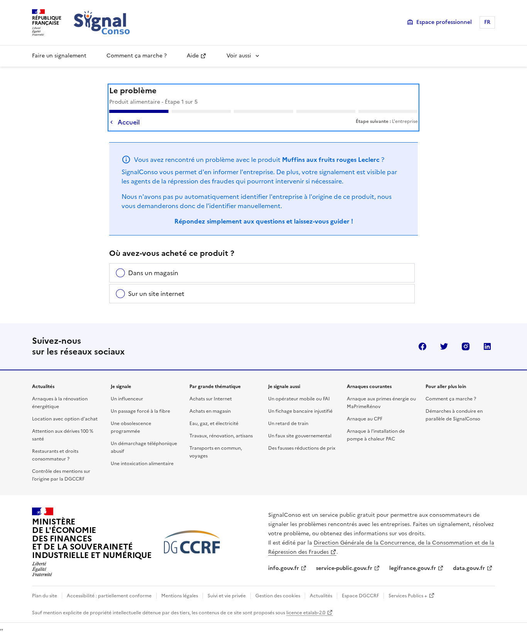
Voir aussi (238, 56)
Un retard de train (288, 423)
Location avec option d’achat (65, 418)
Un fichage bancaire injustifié (300, 411)
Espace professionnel (444, 22)
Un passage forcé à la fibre (140, 411)
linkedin (487, 346)
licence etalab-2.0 (305, 612)
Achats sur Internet (210, 398)
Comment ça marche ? (136, 56)
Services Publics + (407, 595)
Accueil (129, 122)
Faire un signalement (59, 56)
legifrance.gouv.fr (412, 568)
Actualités (321, 595)
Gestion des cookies (277, 595)
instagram (465, 346)
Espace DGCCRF (360, 595)
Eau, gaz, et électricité (213, 423)
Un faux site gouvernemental (299, 435)
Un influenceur (127, 398)
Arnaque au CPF (364, 418)
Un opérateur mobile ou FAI (299, 398)
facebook (422, 346)
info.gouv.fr (283, 568)
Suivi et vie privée (227, 595)
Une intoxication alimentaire (142, 463)
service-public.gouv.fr (344, 568)
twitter (444, 346)
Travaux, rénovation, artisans (221, 435)
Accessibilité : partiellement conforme (109, 595)
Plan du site (44, 595)
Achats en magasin (210, 411)
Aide (193, 56)
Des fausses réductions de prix (301, 448)
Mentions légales (179, 595)
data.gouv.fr (469, 568)
